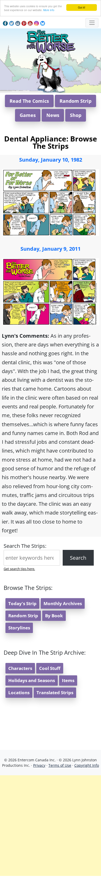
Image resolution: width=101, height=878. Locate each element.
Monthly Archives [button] (63, 603)
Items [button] (68, 680)
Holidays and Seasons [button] (31, 680)
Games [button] (28, 115)
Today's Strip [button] (22, 603)
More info (48, 10)
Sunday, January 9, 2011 (50, 248)
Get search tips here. (19, 568)
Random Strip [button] (75, 101)
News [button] (52, 115)
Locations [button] (19, 692)
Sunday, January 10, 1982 (50, 159)
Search (78, 557)
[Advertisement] (50, 825)
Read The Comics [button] (29, 101)
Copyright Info (86, 765)
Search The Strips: (25, 545)
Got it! (81, 7)
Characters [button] (20, 668)
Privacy (39, 765)
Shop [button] (75, 115)
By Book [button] (54, 616)
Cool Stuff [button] (49, 668)
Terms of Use (59, 765)
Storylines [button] (19, 628)
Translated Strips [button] (55, 692)
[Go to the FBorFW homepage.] (50, 40)
